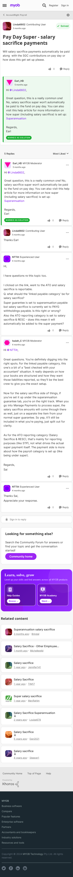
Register (53, 5)
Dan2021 (34, 738)
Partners (6, 826)
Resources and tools (13, 842)
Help (48, 773)
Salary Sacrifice (24, 679)
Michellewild (36, 650)
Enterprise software (12, 821)
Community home (20, 556)
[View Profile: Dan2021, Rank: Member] (8, 734)
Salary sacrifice (23, 663)
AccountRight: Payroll (16, 15)
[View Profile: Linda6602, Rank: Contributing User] (7, 26)
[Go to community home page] (15, 5)
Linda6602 (19, 24)
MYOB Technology (33, 854)
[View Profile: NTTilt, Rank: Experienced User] (7, 259)
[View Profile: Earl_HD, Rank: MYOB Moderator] (7, 165)
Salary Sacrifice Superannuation (34, 713)
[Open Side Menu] (4, 5)
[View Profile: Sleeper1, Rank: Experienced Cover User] (8, 753)
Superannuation (16, 118)
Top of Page (34, 773)
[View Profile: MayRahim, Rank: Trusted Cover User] (8, 698)
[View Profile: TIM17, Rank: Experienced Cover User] (8, 682)
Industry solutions (11, 837)
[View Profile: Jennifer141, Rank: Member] (8, 665)
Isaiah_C (17, 340)
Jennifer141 (34, 667)
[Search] (44, 5)
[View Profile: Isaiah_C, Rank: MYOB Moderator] (7, 342)
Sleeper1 (34, 757)
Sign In (65, 5)
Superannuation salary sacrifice (34, 629)
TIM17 (31, 683)
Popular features (11, 816)
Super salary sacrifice (28, 696)
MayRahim (34, 700)
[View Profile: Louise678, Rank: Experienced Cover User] (8, 715)
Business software (12, 806)
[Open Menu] (68, 15)
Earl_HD (19, 80)
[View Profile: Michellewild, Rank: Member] (8, 648)
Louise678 (35, 719)
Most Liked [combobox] (61, 153)
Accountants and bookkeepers (19, 832)
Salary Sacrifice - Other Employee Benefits (35, 646)
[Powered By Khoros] (36, 783)
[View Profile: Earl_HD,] (9, 82)
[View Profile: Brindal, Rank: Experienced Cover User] (8, 632)
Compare (7, 811)
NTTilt (15, 257)
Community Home (12, 773)
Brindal (35, 633)
